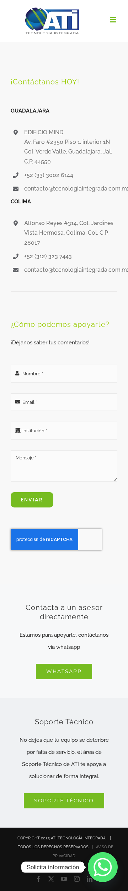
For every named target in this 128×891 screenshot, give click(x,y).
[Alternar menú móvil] (113, 20)
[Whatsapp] (103, 867)
